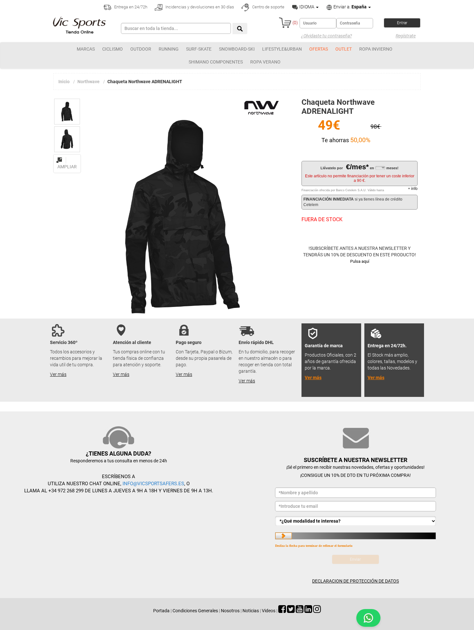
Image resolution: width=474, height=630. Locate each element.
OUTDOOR (140, 49)
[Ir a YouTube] (299, 610)
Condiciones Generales (195, 610)
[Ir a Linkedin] (308, 610)
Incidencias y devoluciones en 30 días (199, 7)
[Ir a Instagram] (317, 610)
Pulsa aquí (359, 261)
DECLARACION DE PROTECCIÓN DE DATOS (355, 581)
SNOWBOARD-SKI (237, 49)
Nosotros (230, 610)
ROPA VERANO (265, 61)
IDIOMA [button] (306, 6)
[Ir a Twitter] (291, 610)
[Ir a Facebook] (282, 610)
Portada (161, 610)
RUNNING (169, 49)
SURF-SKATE (199, 49)
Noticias (250, 610)
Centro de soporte (267, 7)
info (413, 188)
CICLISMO (112, 49)
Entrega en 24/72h (130, 7)
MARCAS (86, 49)
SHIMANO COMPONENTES (216, 61)
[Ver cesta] (285, 22)
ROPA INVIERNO (375, 49)
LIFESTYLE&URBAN (282, 49)
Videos (268, 610)
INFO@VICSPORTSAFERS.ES (153, 484)
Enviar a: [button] (349, 6)
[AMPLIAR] (67, 156)
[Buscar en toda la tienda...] (239, 28)
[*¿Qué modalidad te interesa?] (355, 521)
